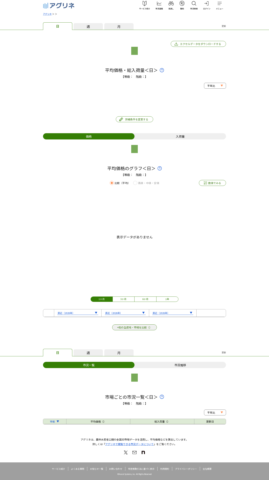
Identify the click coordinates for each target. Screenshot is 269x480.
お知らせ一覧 (96, 468)
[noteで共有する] (143, 452)
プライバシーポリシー (186, 468)
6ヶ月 (145, 299)
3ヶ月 (123, 299)
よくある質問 (77, 468)
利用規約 (164, 468)
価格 (89, 136)
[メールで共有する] (134, 452)
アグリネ (47, 13)
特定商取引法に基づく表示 (141, 468)
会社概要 (207, 468)
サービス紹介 (58, 468)
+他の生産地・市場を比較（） (134, 327)
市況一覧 (89, 365)
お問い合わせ (115, 468)
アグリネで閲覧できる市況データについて (129, 444)
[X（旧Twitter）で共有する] (125, 452)
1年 (167, 299)
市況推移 (180, 365)
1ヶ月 (102, 299)
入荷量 (180, 136)
